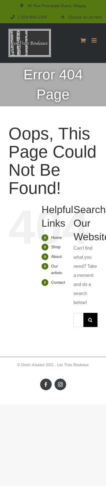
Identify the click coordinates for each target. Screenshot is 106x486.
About (56, 256)
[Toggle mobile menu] (95, 40)
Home (56, 237)
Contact (58, 282)
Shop (55, 247)
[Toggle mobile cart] (83, 40)
